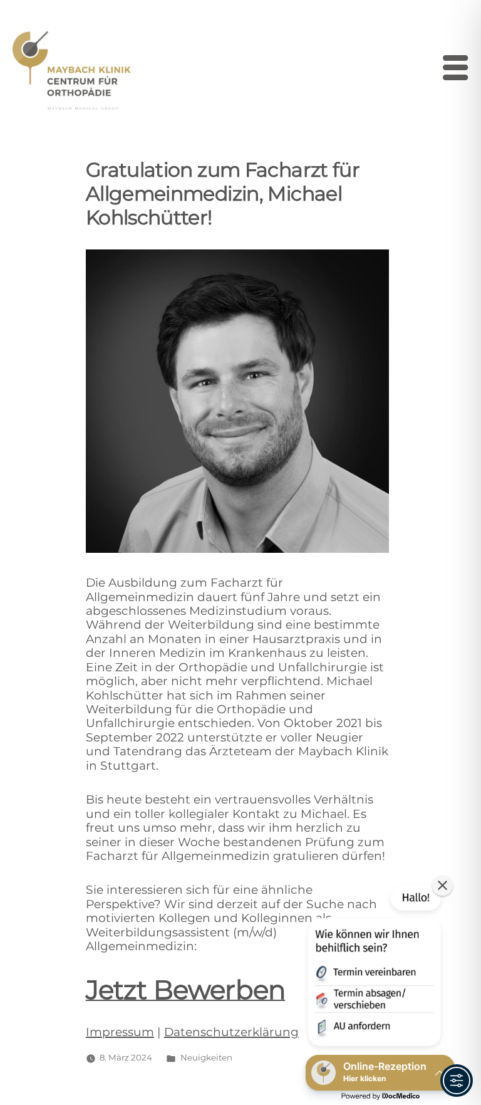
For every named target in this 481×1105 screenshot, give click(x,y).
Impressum (120, 1032)
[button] (373, 968)
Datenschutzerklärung (231, 1032)
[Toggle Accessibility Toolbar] (457, 1081)
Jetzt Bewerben (185, 989)
